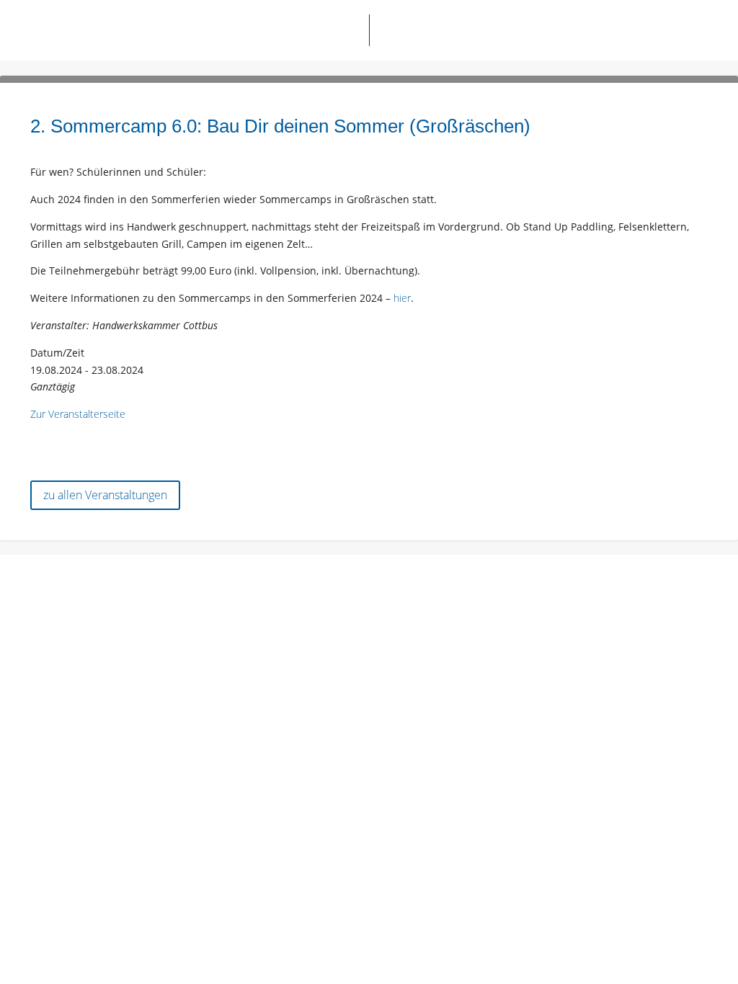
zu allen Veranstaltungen (105, 495)
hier (402, 298)
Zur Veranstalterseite (77, 414)
